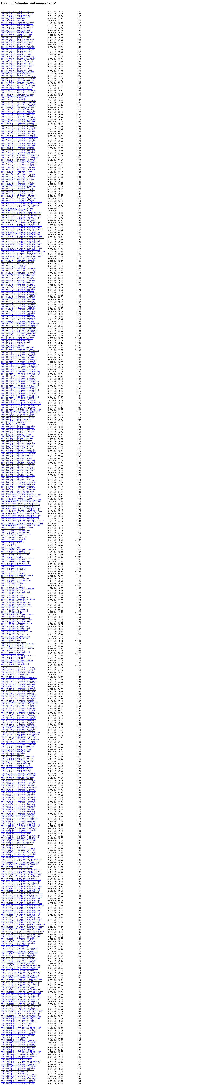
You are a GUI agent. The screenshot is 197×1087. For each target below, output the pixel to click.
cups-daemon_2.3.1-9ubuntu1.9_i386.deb (18, 280)
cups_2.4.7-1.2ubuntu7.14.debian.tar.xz (18, 655)
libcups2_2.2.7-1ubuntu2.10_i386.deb (17, 762)
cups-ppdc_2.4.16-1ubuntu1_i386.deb (16, 472)
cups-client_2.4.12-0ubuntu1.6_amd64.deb (18, 118)
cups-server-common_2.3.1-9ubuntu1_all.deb (19, 506)
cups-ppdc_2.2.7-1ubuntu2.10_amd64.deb (18, 429)
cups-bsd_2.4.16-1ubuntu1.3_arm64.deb (17, 60)
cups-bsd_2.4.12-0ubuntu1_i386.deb (16, 44)
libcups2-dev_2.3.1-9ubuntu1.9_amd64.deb (18, 688)
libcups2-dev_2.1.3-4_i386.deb (14, 676)
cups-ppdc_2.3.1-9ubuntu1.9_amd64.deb (17, 436)
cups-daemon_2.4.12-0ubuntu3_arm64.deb (18, 299)
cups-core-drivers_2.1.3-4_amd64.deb (17, 209)
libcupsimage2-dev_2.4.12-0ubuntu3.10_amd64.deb (22, 893)
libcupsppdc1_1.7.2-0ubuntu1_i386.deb (17, 1070)
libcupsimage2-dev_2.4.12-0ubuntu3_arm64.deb (20, 900)
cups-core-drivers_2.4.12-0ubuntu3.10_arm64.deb (22, 231)
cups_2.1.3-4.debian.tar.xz (13, 542)
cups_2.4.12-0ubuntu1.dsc (12, 595)
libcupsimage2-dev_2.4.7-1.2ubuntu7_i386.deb (20, 936)
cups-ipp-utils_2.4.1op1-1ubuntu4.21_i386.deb (21, 404)
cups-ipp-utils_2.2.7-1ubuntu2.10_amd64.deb (20, 351)
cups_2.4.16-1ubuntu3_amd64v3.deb (15, 637)
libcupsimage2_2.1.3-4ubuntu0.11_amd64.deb (19, 948)
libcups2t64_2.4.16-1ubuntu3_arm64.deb (18, 815)
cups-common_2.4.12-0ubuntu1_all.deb (17, 185)
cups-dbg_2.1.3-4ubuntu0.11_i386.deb (17, 349)
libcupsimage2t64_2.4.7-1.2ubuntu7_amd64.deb (20, 1013)
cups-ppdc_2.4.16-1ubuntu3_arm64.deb (17, 477)
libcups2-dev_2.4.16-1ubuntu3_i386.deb (18, 731)
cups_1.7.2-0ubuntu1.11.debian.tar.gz (17, 527)
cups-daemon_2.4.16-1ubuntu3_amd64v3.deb (18, 318)
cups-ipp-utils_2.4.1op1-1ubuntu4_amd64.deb (20, 405)
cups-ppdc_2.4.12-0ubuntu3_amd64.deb (17, 455)
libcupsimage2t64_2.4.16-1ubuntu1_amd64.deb (20, 996)
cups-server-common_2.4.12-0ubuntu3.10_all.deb (21, 512)
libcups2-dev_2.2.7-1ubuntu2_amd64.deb (18, 684)
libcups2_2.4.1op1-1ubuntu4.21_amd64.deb (18, 774)
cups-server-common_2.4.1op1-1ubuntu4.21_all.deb (22, 520)
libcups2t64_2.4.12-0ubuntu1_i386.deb (17, 785)
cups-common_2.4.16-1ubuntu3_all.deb (17, 193)
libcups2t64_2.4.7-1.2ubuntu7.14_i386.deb (19, 820)
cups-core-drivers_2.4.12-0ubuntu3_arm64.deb (20, 234)
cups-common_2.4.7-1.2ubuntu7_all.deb (17, 200)
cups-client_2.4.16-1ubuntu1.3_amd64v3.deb (19, 137)
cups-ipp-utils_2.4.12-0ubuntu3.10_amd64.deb (20, 371)
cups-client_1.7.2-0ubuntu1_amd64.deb (17, 94)
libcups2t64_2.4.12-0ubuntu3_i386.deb (17, 796)
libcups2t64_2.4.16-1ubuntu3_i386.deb (17, 816)
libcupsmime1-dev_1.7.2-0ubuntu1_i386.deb (19, 1022)
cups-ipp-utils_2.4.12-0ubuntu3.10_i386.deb (20, 375)
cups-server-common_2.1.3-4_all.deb (16, 498)
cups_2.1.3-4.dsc (8, 544)
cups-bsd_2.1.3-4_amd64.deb (13, 19)
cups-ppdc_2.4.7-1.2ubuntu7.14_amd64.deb (18, 488)
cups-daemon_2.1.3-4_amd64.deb (14, 265)
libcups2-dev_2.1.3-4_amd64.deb (14, 674)
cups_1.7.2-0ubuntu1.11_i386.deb (15, 532)
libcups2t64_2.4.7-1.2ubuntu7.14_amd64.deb (19, 818)
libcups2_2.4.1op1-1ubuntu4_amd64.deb (17, 777)
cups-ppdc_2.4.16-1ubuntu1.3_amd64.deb (18, 460)
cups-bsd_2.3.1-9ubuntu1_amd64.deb (16, 36)
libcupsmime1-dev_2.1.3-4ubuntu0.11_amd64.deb (21, 1027)
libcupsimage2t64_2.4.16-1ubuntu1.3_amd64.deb (21, 989)
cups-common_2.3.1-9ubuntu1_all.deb (16, 181)
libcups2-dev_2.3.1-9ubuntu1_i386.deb (17, 693)
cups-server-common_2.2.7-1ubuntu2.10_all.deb (21, 501)
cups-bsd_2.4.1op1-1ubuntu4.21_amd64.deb (18, 77)
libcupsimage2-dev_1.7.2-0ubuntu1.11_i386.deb (21, 861)
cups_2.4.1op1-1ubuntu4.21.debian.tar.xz (18, 643)
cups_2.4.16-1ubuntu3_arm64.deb (14, 638)
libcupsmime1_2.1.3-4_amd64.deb (14, 1037)
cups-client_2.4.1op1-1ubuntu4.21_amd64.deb (20, 155)
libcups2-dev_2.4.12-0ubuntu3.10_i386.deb (19, 705)
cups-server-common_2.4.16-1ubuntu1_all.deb (20, 517)
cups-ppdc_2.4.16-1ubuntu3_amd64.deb (17, 474)
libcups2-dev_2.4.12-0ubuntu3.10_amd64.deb (19, 702)
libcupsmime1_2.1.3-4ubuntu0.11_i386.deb (18, 1042)
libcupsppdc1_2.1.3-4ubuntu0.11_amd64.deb (19, 1075)
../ (2, 10)
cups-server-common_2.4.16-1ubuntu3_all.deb (20, 518)
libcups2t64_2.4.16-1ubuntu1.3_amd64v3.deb (19, 799)
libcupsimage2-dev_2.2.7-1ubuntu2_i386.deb (19, 878)
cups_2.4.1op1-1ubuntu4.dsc (13, 650)
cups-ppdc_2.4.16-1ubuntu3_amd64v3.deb (18, 476)
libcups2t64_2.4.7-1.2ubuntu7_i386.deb (18, 823)
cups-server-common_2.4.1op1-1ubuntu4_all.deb (21, 522)
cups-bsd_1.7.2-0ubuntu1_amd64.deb (16, 15)
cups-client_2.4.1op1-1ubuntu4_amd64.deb (18, 159)
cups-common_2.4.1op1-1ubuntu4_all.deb (18, 197)
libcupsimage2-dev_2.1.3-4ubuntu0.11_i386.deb (21, 871)
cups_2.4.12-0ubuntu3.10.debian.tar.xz (18, 599)
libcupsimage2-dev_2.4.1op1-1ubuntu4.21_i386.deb (22, 926)
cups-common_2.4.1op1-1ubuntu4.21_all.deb (19, 195)
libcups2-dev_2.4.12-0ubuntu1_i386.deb (18, 700)
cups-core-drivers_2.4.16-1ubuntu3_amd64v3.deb (21, 248)
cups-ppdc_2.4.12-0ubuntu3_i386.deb (16, 458)
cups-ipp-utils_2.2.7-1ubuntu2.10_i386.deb (19, 352)
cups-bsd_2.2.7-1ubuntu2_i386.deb (15, 31)
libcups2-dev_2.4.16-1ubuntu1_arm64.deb (18, 722)
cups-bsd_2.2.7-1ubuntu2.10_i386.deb (17, 27)
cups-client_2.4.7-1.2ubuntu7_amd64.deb (18, 166)
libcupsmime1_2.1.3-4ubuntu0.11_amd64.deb (19, 1041)
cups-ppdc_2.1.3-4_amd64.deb (13, 423)
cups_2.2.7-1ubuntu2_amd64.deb (14, 568)
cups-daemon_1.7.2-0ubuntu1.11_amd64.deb (18, 258)
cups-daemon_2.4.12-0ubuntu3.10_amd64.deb (19, 292)
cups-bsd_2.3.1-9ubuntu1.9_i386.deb (16, 34)
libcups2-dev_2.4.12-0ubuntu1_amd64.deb (18, 698)
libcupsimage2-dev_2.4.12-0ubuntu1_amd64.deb (20, 890)
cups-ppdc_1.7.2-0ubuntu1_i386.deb (16, 421)
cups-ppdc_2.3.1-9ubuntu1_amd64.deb (16, 440)
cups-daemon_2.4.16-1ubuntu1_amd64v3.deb (18, 311)
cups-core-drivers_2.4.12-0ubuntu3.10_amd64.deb (22, 229)
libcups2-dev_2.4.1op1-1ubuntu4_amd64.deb (19, 736)
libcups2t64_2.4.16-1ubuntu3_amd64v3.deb (18, 813)
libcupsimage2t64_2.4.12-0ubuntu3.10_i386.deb (21, 982)
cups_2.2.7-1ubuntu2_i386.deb (13, 570)
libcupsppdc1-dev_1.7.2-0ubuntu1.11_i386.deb (20, 1053)
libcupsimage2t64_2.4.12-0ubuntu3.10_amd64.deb (21, 979)
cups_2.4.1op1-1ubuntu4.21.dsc (14, 645)
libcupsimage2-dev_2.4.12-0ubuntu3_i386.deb (20, 902)
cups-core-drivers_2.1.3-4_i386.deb (16, 210)
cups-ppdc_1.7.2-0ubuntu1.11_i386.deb (17, 417)
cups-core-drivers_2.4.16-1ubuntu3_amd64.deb (20, 246)
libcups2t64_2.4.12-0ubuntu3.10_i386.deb (18, 791)
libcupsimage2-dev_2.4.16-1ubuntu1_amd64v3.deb (21, 912)
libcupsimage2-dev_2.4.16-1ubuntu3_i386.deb (20, 922)
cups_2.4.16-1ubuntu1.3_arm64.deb (15, 621)
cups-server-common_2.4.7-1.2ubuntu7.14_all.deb (22, 524)
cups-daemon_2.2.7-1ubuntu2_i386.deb (17, 277)
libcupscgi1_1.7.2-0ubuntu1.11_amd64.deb (18, 839)
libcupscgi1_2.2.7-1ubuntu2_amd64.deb (17, 856)
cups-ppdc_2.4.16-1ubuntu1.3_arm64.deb (18, 464)
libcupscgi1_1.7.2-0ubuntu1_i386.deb (17, 844)
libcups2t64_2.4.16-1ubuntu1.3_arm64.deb (18, 801)
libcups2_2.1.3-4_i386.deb (12, 755)
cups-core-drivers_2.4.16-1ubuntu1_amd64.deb (20, 241)
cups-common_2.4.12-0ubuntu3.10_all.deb (18, 186)
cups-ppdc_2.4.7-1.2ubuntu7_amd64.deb (17, 491)
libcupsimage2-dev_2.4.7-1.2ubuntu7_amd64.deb (21, 934)
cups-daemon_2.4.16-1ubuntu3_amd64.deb (18, 316)
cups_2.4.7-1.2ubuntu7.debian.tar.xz (17, 661)
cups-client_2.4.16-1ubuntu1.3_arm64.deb (18, 138)
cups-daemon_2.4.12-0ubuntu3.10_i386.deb (18, 296)
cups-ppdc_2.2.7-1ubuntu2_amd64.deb (16, 433)
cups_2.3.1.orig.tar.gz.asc (13, 587)
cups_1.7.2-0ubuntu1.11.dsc (13, 529)
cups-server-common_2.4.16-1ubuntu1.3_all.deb (21, 515)
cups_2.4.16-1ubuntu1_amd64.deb (14, 626)
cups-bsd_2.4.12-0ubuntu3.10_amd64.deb (18, 46)
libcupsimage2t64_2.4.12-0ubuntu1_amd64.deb (20, 976)
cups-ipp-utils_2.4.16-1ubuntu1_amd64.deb (19, 388)
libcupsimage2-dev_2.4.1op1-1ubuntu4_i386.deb (21, 929)
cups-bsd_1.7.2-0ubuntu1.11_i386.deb (17, 13)
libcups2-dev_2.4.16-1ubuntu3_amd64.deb (18, 726)
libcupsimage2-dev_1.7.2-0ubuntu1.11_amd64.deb (21, 859)
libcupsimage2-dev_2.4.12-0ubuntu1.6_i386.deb (21, 888)
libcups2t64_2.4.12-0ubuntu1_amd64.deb (18, 784)
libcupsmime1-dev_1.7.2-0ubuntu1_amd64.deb (19, 1020)
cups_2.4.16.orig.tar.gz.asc (13, 642)
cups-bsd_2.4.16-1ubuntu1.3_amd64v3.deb (18, 58)
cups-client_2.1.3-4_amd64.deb (14, 97)
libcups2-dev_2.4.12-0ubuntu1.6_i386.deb (18, 696)
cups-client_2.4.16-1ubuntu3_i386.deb (17, 154)
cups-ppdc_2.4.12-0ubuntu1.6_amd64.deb (18, 443)
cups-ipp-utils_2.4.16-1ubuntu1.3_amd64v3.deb (21, 383)
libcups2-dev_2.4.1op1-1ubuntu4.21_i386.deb (20, 734)
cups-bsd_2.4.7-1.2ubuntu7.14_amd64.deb (18, 84)
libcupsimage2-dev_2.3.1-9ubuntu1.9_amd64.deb (21, 880)
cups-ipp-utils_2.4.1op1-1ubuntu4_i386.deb (19, 407)
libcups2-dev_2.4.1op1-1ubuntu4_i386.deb (18, 738)
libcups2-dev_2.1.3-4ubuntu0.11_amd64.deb (19, 678)
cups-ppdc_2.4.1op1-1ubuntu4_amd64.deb (18, 484)
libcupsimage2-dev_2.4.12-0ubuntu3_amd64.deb (20, 898)
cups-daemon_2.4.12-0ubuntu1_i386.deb (17, 291)
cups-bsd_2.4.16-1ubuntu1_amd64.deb (16, 63)
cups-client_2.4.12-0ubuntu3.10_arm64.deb (19, 126)
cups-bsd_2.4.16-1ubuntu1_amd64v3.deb (17, 65)
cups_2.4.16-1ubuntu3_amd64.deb (14, 635)
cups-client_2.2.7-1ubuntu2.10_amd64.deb (18, 104)
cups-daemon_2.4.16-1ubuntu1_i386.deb (17, 315)
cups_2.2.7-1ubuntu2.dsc (11, 566)
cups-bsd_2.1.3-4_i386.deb (12, 20)
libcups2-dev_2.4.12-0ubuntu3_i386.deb (18, 710)
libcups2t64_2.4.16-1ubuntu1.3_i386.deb (18, 803)
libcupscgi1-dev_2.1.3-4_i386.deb (15, 833)
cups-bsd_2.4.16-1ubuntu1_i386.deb (16, 68)
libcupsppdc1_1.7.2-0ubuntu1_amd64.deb (18, 1068)
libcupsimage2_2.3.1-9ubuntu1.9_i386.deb (18, 960)
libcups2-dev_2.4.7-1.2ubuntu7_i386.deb (18, 744)
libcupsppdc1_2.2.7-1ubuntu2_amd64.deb (18, 1082)
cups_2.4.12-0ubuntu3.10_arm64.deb (16, 604)
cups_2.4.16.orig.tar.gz (11, 640)
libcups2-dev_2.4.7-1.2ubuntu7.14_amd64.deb (20, 739)
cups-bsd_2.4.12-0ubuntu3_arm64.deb (16, 53)
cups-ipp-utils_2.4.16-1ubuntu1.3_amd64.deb (20, 381)
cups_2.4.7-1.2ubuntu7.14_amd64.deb (16, 659)
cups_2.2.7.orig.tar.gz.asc (13, 573)
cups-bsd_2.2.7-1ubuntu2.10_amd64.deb (17, 25)
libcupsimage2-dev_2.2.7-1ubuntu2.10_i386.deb (21, 875)
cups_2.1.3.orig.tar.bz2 (11, 556)
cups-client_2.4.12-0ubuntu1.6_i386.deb (18, 120)
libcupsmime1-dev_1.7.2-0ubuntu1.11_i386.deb (20, 1018)
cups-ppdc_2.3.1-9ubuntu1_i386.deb (16, 441)
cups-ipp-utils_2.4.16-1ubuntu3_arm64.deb (19, 399)
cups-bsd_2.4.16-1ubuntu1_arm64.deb (16, 66)
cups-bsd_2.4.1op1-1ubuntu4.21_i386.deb (18, 78)
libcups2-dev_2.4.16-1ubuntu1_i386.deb (18, 724)
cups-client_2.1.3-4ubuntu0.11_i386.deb (18, 102)
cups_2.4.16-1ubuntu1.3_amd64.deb (15, 618)
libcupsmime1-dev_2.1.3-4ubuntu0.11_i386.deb (20, 1029)
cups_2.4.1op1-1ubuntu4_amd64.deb (15, 652)
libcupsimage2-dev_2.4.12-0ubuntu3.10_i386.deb (21, 897)
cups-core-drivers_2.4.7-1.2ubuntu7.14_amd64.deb (22, 255)
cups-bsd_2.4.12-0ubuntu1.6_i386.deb (17, 41)
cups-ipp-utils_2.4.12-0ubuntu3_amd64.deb (19, 376)
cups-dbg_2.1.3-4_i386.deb (12, 346)
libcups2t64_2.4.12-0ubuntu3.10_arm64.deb (19, 789)
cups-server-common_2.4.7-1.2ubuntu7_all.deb (20, 525)
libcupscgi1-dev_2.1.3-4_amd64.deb (16, 832)
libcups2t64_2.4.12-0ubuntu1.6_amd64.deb (18, 780)
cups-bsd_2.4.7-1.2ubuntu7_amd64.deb (17, 87)
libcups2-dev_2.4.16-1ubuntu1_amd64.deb (18, 719)
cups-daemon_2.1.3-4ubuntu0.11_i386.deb (18, 270)
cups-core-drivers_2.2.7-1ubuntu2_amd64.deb (20, 219)
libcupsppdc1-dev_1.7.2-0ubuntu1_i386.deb (19, 1056)
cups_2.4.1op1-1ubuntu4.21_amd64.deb (17, 647)
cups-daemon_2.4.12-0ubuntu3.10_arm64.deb (19, 294)
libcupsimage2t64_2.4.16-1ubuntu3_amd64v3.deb (21, 1005)
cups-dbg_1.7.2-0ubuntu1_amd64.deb (16, 340)
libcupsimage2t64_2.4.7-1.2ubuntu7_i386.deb (20, 1015)
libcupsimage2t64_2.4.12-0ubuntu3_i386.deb (19, 988)
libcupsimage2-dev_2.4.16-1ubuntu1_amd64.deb (20, 910)
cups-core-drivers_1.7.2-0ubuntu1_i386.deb (19, 207)
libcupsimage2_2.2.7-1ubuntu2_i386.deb (18, 957)
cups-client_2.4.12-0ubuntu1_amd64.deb (18, 121)
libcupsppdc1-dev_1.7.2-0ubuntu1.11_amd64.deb (21, 1051)
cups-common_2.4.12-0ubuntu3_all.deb (17, 188)
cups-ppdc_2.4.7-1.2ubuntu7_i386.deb (17, 493)
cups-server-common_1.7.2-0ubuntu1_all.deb (19, 496)
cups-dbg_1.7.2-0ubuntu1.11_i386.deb (17, 339)
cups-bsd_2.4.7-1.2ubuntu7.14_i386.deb (18, 85)
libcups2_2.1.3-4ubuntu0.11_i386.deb (17, 758)
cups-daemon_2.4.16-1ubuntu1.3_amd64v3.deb (19, 304)
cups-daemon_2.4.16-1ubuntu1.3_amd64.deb (18, 303)
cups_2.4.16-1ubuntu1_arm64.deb (14, 630)
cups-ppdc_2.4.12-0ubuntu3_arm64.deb (17, 457)
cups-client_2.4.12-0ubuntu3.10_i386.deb (18, 128)
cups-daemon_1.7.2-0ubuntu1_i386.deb (17, 263)
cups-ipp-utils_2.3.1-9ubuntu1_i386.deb (18, 363)
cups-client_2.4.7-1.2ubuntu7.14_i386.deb (19, 164)
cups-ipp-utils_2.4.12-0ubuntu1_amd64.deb (19, 368)
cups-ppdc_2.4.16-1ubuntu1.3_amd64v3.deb (18, 462)
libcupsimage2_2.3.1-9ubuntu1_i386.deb (18, 964)
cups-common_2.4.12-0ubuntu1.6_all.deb (18, 183)
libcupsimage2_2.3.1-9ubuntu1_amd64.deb (18, 962)
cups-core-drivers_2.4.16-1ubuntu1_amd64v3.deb (21, 243)
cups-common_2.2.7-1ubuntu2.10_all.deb (18, 176)
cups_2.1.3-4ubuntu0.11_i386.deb (15, 554)
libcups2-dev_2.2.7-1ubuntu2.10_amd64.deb (19, 681)
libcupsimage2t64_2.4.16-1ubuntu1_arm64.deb (20, 999)
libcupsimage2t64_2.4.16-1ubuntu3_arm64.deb (20, 1006)
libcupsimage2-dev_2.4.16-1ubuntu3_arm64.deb (20, 921)
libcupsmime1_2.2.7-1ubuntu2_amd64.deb (18, 1047)
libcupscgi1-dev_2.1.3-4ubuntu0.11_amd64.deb (20, 835)
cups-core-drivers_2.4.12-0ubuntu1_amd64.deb (20, 227)
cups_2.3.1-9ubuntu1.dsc (11, 582)
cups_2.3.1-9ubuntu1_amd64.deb (14, 583)
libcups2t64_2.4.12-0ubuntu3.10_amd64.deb (19, 787)
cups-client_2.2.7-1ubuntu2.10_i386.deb (18, 106)
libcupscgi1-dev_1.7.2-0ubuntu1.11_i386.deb (20, 827)
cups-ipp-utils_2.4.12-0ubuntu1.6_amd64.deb (20, 364)
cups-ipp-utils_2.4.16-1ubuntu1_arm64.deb (19, 392)
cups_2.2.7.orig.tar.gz (11, 571)
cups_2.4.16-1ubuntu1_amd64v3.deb (15, 628)
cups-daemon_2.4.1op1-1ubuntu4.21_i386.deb (19, 325)
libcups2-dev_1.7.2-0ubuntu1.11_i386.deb (18, 669)
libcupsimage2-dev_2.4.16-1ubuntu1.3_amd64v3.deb (22, 905)
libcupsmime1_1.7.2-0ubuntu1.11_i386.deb (18, 1032)
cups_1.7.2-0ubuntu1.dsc (11, 536)
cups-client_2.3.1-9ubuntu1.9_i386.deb (18, 113)
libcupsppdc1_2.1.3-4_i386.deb (14, 1073)
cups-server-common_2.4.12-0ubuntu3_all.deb (20, 513)
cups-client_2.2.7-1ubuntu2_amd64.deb (17, 108)
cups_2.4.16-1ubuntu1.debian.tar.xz (16, 623)
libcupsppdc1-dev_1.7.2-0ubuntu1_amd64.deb (19, 1054)
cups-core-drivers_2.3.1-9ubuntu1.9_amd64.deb (21, 222)
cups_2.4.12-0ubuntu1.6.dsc (13, 590)
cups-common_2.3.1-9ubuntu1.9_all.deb (17, 179)
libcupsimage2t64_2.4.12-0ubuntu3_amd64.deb (20, 984)
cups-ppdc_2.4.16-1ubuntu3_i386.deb (16, 479)
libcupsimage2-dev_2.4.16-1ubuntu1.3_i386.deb (21, 909)
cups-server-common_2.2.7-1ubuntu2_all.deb (19, 503)
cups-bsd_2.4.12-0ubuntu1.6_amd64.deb (17, 39)
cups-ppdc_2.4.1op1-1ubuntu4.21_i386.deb (18, 482)
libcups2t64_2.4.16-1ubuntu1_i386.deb (17, 809)
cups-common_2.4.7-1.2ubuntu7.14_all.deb (18, 198)
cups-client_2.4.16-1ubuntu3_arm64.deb (18, 152)
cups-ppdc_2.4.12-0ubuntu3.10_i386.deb (18, 453)
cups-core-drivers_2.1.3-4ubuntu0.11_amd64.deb (21, 212)
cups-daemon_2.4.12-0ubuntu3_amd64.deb (18, 298)
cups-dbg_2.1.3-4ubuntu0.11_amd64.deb (17, 347)
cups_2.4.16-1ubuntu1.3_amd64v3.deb (16, 619)
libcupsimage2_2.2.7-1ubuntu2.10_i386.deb (19, 953)
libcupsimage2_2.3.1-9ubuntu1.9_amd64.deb (19, 958)
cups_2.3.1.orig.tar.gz (11, 585)
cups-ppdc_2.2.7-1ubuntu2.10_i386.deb (17, 431)
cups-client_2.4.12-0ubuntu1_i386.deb (17, 123)
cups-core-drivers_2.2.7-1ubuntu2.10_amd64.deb (21, 215)
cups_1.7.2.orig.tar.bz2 (11, 541)
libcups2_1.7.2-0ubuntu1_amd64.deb (16, 750)
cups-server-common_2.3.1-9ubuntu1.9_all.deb (20, 505)
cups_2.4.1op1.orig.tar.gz (12, 654)
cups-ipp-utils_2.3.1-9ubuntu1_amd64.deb (18, 361)
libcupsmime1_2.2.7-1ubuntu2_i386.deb (17, 1049)
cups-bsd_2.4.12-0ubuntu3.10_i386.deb (17, 49)
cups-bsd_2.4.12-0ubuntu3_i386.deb (16, 54)
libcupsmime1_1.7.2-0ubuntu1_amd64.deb (18, 1034)
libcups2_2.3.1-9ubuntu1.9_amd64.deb (17, 767)
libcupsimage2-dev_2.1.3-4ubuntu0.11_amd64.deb (21, 869)
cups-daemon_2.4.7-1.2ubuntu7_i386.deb (18, 335)
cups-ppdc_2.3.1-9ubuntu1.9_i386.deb (17, 438)
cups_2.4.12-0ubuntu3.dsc (12, 607)
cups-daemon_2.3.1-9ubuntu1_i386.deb (17, 284)
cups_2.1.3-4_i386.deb (10, 548)
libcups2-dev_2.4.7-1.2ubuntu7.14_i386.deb (19, 741)
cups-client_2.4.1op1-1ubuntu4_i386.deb (18, 161)
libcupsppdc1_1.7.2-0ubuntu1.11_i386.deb (18, 1066)
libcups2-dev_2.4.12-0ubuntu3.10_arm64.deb (19, 703)
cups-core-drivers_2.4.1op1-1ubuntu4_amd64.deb (21, 253)
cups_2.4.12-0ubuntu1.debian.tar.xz (16, 594)
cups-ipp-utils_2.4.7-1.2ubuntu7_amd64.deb (19, 412)
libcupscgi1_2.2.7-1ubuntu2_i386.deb (17, 857)
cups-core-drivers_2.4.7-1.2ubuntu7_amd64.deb (21, 256)
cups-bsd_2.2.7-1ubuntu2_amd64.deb (16, 29)
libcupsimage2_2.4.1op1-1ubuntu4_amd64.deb (19, 969)
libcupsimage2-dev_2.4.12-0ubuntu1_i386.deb (20, 892)
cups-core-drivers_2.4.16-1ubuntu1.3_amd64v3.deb (22, 238)
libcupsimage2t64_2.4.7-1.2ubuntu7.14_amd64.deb (22, 1010)
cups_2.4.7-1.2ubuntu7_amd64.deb (15, 664)
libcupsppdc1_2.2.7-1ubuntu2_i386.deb (17, 1083)
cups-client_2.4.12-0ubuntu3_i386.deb (17, 133)
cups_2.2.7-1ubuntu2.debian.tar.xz (16, 565)
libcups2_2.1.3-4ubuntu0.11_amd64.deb (17, 756)
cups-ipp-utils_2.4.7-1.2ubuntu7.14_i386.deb (20, 411)
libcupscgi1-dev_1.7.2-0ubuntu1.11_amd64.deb (20, 825)
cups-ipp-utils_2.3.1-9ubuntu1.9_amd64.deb (19, 357)
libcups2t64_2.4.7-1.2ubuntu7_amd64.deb (18, 821)
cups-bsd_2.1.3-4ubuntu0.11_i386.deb (17, 24)
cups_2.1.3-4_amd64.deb (11, 546)
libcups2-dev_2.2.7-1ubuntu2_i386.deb (17, 686)
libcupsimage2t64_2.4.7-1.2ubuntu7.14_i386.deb (21, 1011)
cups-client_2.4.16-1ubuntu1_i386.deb (17, 147)
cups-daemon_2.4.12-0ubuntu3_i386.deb (17, 301)
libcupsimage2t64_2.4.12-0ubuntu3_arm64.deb (20, 986)
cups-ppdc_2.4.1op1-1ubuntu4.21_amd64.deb (19, 481)
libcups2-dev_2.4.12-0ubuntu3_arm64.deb (18, 708)
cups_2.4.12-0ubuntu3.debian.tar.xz (16, 606)
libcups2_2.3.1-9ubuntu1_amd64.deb (16, 770)
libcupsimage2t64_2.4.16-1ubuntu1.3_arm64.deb (21, 993)
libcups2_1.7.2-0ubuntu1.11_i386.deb (17, 748)
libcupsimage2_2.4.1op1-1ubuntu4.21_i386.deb (20, 967)
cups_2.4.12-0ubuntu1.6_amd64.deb (15, 592)
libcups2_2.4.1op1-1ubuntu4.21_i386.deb (18, 775)
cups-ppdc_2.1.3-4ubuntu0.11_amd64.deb (18, 426)
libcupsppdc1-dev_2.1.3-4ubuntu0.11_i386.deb (20, 1063)
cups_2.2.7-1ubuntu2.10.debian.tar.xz (17, 558)
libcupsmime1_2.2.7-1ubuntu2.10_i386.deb (18, 1046)
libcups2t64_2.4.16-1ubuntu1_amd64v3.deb (18, 806)
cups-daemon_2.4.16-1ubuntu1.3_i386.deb (18, 308)
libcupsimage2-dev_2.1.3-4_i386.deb (16, 868)
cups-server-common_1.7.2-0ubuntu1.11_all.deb (21, 494)
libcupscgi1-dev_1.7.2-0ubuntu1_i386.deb (18, 830)
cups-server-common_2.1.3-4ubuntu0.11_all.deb (21, 500)
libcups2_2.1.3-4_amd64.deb (13, 753)
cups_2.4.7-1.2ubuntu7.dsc (12, 662)
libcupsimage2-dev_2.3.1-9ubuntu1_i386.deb (19, 885)
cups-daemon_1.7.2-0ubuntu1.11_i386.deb (18, 260)
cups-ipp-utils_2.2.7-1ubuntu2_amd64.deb (18, 354)
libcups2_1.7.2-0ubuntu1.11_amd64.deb (17, 746)
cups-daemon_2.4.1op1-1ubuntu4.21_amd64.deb (20, 323)
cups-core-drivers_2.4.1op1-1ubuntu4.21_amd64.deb (23, 251)
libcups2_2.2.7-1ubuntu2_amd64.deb (16, 763)
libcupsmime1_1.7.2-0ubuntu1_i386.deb (17, 1035)
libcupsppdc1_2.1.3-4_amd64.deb (14, 1071)
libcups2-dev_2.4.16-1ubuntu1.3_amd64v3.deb (20, 714)
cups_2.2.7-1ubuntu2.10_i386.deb (15, 563)
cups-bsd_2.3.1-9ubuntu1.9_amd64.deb (17, 32)
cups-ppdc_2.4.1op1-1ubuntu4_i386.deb (17, 486)
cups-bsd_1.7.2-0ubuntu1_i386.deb (15, 17)
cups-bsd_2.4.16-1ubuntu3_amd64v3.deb (17, 72)
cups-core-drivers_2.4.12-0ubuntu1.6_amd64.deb (21, 226)
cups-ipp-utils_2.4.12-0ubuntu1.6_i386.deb (19, 366)
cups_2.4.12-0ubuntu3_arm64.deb (14, 611)
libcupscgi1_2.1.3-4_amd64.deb (14, 845)
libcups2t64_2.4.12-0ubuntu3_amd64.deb (18, 792)
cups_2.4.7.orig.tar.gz (11, 666)
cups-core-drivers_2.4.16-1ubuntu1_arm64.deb (20, 244)
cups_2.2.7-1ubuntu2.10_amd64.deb (15, 561)
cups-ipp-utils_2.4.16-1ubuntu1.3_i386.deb (19, 387)
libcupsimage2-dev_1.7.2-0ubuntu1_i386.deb (19, 864)
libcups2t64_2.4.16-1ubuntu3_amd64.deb (18, 811)
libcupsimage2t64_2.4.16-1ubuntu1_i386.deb (19, 1001)
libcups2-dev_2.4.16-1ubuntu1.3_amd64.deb (19, 712)
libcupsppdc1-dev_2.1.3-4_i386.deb (16, 1059)
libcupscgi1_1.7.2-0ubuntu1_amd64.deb (17, 842)
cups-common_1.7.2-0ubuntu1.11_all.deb (18, 169)
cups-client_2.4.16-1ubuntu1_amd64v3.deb (18, 143)
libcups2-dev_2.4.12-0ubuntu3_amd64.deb (18, 707)
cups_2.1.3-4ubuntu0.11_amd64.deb (15, 553)
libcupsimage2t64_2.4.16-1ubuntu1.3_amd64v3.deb (22, 991)
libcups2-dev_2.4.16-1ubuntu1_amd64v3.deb (19, 720)
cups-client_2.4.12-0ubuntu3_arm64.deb (18, 132)
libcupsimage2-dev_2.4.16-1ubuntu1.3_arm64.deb (21, 907)
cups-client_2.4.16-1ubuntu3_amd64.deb (18, 149)
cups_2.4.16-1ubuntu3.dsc (12, 633)
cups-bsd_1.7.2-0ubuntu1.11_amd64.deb (17, 12)
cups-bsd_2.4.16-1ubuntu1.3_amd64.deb (17, 56)
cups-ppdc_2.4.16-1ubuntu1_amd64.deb (17, 467)
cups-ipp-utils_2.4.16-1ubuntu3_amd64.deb (19, 395)
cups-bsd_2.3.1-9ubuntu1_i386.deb (15, 37)
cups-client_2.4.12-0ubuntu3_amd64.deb (18, 130)
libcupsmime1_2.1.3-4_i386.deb (14, 1039)
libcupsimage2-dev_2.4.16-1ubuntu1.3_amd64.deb (21, 904)
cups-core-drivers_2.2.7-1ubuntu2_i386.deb (19, 221)
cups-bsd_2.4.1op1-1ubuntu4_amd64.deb (17, 80)
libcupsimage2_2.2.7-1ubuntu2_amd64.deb (18, 955)
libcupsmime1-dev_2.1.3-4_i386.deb (16, 1025)
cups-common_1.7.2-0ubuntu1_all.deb (16, 171)
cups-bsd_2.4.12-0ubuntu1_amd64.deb (16, 42)
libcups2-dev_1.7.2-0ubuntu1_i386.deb (17, 672)
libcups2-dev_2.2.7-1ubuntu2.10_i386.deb (18, 683)
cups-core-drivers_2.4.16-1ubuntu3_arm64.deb (20, 250)
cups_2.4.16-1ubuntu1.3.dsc (13, 616)
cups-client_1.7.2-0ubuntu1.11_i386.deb (18, 92)
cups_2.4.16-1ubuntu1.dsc (12, 625)
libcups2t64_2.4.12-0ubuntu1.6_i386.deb (18, 782)
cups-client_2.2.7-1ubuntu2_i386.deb (17, 109)
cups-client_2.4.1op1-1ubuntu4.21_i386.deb (19, 157)
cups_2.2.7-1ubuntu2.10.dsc (13, 560)
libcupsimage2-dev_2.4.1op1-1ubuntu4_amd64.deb (21, 928)
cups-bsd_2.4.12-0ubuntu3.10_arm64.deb (18, 48)
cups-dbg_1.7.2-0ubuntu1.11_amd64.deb (17, 337)
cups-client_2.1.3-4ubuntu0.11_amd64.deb (18, 101)
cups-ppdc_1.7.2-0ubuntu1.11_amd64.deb (18, 416)
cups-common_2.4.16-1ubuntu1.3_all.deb (18, 190)
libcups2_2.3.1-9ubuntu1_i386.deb (15, 772)
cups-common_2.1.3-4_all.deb (13, 173)
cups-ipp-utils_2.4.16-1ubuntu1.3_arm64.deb (20, 385)
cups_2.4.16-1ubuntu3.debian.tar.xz (16, 631)
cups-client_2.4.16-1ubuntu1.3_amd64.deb (18, 135)
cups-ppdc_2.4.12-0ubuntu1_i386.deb (16, 448)
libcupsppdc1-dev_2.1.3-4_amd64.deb (16, 1058)
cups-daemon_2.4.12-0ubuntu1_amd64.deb (18, 289)
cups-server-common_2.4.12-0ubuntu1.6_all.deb (21, 508)
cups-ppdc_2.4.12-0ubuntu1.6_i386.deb (17, 445)
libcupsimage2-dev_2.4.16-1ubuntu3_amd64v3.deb (21, 919)
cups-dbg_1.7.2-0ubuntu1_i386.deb (15, 342)
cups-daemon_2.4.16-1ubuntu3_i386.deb (17, 322)
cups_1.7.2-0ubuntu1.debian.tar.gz (16, 534)
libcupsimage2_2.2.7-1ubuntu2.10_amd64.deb (19, 952)
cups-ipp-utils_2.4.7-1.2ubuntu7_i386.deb (19, 414)
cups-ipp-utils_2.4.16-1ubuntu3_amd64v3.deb (20, 397)
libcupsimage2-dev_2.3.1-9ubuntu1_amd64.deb (20, 883)
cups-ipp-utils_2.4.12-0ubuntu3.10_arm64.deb (20, 373)
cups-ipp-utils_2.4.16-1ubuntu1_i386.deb (18, 393)
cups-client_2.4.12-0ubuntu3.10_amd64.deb (19, 125)
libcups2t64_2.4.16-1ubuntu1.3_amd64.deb (18, 797)
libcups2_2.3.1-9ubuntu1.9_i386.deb (16, 768)
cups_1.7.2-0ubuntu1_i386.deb (13, 539)
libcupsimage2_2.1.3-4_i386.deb (14, 946)
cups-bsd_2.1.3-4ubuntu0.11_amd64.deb (17, 22)
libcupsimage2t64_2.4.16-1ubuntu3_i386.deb (19, 1008)
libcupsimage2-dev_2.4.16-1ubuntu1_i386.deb (20, 916)
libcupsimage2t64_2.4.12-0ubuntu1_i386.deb (19, 977)
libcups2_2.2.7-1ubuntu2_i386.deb (15, 765)
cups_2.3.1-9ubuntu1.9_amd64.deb (15, 578)
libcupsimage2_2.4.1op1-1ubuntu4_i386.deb (19, 970)
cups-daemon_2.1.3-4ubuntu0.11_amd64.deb (18, 268)
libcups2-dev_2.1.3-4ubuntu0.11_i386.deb (18, 679)
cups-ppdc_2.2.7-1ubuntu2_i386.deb (16, 435)
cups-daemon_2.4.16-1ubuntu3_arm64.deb (18, 320)
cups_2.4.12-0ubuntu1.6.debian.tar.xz (17, 589)
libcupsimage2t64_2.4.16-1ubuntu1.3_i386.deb (20, 994)
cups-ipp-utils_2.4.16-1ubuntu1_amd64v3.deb (20, 390)
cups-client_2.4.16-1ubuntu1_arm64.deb (18, 145)
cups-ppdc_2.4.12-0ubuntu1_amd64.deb (17, 447)
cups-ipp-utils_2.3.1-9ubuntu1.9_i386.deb (19, 359)
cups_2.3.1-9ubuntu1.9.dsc (12, 577)
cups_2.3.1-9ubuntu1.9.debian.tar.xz (17, 575)
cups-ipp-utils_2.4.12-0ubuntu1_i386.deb (18, 369)
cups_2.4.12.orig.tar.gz (11, 613)
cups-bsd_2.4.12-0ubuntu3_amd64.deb (16, 51)
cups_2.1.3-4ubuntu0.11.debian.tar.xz (17, 549)
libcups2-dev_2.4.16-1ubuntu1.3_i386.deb (18, 717)
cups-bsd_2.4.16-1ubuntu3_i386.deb (16, 75)
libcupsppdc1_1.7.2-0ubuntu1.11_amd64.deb (19, 1065)
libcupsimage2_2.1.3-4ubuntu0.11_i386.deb (19, 950)
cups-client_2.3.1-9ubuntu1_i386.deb (17, 116)
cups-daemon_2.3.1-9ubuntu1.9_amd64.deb (18, 279)
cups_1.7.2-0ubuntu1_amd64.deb (14, 537)
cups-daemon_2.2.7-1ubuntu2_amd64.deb (17, 275)
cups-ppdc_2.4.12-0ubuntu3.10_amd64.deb (18, 450)
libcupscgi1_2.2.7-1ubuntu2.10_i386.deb (18, 854)
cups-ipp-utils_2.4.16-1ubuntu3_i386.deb (18, 400)
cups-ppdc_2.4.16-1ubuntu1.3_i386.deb (17, 465)
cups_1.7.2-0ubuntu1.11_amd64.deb (15, 530)
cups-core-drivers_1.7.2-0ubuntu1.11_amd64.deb (21, 202)
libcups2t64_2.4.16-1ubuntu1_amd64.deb (18, 804)
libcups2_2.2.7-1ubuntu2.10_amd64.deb (17, 760)
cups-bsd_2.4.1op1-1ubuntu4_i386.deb (17, 82)
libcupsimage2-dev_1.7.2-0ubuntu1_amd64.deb (20, 863)
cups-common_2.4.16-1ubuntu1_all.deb (17, 191)
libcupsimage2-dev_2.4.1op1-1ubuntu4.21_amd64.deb (23, 924)
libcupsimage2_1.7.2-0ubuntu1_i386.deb (18, 943)
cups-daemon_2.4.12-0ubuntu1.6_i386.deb (18, 287)
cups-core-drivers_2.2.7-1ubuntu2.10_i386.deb (21, 217)
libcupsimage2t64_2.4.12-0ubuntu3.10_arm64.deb (21, 981)
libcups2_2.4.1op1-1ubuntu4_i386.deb (17, 779)
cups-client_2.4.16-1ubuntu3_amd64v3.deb (18, 150)
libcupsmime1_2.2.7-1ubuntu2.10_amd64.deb (19, 1044)
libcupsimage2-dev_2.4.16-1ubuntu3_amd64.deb (20, 917)
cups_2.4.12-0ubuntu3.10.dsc (13, 601)
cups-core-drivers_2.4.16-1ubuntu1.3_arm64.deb (21, 239)
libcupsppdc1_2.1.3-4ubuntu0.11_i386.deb (18, 1077)
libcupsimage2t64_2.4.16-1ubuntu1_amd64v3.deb (21, 998)
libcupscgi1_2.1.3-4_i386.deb (13, 847)
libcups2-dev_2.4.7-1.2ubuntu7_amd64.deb (18, 743)
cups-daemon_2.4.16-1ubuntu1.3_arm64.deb (18, 306)
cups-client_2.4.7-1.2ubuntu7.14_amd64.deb (19, 162)
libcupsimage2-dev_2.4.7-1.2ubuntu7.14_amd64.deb (22, 931)
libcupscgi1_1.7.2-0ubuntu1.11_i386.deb (18, 840)
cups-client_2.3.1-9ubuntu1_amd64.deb (17, 114)
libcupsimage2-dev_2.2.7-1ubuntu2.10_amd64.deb (21, 873)
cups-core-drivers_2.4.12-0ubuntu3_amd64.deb (20, 233)
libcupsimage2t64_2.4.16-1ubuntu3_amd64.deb (20, 1003)
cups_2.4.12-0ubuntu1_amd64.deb (14, 597)
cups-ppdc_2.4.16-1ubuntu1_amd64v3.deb (18, 469)
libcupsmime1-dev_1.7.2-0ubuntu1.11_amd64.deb (21, 1017)
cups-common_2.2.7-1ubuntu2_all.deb (16, 178)
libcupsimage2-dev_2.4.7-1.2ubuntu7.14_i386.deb (22, 933)
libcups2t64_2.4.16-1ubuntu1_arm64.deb (18, 808)
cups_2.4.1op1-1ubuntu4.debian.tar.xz (17, 649)
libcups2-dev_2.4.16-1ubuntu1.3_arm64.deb (19, 715)
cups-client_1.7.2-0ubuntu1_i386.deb (17, 96)
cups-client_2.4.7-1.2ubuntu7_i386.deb (18, 167)
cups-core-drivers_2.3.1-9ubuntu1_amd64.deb (20, 224)
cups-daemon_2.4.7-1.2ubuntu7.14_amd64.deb (19, 330)
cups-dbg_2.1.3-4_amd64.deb (13, 344)
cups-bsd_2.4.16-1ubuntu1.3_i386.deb (17, 61)
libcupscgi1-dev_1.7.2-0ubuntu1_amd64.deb (19, 828)
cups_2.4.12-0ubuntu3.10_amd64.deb (16, 602)
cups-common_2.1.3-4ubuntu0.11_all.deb (18, 174)
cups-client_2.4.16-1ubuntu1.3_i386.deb (18, 140)
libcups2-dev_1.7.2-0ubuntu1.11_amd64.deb (19, 667)
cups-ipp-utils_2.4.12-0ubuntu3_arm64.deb (19, 378)
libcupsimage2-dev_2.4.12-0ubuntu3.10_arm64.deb (22, 895)
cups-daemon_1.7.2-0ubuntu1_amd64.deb (17, 262)
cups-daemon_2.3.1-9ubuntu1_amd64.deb (17, 282)
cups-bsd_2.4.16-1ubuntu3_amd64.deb (16, 70)
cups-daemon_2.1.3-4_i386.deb (13, 267)
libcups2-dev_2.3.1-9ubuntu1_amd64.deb (18, 691)
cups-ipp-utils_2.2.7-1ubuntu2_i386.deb (18, 356)
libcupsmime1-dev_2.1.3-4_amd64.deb (16, 1023)
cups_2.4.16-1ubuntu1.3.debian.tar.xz (17, 614)
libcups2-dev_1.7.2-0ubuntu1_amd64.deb (18, 671)
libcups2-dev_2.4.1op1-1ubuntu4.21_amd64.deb (20, 732)
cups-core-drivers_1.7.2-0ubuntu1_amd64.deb (20, 205)
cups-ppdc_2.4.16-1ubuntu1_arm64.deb (17, 470)
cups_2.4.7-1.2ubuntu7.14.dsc (13, 657)
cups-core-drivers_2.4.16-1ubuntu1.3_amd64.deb (21, 236)
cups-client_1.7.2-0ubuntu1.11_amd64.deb (18, 90)
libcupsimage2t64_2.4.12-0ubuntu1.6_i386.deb (20, 974)
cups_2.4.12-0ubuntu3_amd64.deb (14, 609)
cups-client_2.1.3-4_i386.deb (13, 99)
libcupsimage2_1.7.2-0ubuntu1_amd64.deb (18, 941)
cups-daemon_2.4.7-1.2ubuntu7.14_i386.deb (19, 332)
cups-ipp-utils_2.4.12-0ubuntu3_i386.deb (18, 380)
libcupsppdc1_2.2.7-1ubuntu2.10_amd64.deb (19, 1078)
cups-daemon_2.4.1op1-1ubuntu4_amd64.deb (18, 327)
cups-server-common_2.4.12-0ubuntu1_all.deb (20, 510)
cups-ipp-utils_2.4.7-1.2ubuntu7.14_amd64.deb (21, 409)
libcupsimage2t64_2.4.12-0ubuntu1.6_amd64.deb (21, 972)
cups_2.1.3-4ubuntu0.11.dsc (13, 551)
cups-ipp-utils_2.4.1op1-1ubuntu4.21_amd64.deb (21, 402)
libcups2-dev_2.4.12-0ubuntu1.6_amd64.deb (19, 695)
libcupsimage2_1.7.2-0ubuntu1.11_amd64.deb (19, 938)
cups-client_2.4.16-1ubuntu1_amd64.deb (18, 142)
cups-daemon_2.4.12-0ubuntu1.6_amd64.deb (18, 286)
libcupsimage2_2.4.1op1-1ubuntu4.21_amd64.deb (21, 965)
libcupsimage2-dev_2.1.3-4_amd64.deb (17, 866)
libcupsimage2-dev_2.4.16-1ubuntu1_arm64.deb (20, 914)
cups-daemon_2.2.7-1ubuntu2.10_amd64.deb (18, 272)
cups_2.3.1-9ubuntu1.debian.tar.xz (16, 580)
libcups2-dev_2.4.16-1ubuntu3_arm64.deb (18, 729)
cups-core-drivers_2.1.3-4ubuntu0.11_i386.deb (21, 214)
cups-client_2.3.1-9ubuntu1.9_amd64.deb (18, 111)
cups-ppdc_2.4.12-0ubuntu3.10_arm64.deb (18, 452)
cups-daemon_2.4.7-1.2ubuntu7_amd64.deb (18, 334)
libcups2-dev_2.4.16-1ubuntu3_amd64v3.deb (19, 727)
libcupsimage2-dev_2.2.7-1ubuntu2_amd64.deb (20, 876)
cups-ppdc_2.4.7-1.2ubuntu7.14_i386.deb (18, 489)
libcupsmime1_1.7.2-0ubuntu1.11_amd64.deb (19, 1030)
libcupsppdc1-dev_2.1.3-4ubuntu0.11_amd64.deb (21, 1061)
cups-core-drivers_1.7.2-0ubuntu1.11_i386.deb (21, 203)
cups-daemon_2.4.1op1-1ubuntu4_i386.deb (18, 328)
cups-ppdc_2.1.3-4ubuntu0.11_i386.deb (17, 428)
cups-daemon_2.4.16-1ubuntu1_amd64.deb (18, 310)
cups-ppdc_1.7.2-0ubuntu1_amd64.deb (16, 419)
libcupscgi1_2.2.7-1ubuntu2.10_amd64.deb (18, 852)
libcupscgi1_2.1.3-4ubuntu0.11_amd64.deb (18, 849)
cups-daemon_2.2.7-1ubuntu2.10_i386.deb (18, 274)
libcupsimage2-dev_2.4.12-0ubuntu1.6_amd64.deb (21, 886)
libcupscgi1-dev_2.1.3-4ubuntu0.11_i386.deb (20, 837)
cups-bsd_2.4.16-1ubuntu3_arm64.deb (16, 73)
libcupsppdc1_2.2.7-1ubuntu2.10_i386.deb (18, 1080)
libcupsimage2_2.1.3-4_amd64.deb (15, 945)
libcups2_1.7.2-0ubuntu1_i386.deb (15, 751)
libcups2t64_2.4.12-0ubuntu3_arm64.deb (18, 794)
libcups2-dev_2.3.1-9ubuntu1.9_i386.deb (18, 690)
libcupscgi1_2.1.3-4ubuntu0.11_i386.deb (18, 851)
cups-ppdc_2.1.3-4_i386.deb (13, 424)
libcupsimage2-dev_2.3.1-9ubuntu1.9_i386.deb (20, 881)
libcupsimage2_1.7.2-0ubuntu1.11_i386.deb (19, 940)
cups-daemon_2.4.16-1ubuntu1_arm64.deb (18, 313)
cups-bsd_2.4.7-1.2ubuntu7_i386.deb (16, 89)
